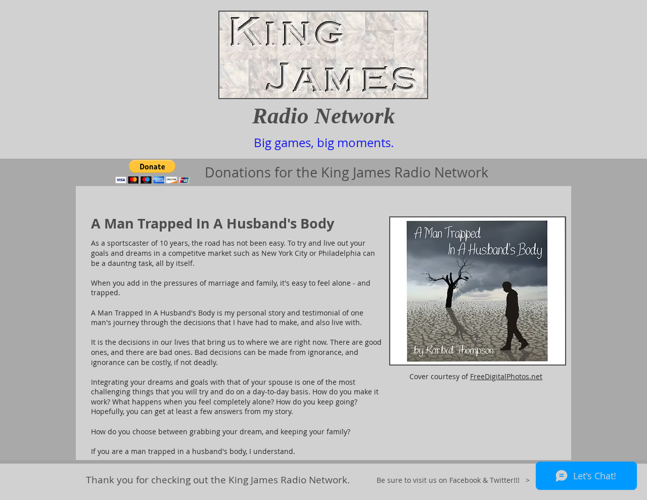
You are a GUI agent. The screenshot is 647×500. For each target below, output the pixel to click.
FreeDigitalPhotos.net (506, 376)
